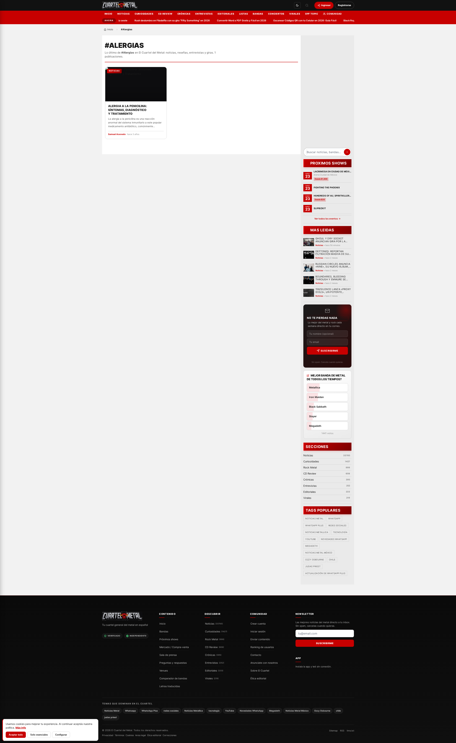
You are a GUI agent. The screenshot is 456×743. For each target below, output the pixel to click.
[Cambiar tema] (297, 5)
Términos (119, 735)
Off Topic (311, 13)
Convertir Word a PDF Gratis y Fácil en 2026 (232, 20)
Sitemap (333, 730)
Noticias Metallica (316, 532)
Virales (294, 13)
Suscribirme (329, 350)
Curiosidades (144, 13)
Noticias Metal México (318, 553)
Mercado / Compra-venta (174, 647)
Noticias (123, 13)
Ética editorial (258, 678)
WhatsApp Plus (314, 525)
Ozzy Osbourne (314, 560)
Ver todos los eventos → (327, 218)
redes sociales (337, 525)
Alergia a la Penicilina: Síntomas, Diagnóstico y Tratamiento (127, 109)
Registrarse (344, 5)
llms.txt (350, 730)
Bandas (258, 13)
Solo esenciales (39, 734)
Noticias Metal (314, 519)
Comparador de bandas (173, 678)
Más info (20, 727)
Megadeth (311, 546)
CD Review (165, 13)
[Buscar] (307, 5)
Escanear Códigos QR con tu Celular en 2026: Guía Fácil (295, 20)
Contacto (255, 655)
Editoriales (226, 13)
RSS (342, 730)
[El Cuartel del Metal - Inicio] (120, 5)
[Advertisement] (327, 92)
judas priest (312, 566)
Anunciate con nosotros (264, 662)
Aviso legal (140, 735)
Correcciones (169, 735)
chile (332, 560)
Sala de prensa (168, 655)
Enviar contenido (260, 639)
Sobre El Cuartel (259, 670)
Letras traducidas (169, 686)
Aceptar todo (16, 734)
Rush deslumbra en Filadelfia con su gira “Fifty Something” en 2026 (162, 20)
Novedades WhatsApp (334, 539)
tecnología (340, 532)
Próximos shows (168, 639)
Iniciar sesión (257, 631)
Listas (243, 13)
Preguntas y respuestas (173, 662)
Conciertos (276, 13)
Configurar (61, 734)
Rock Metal (214, 639)
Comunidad (334, 13)
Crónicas (183, 13)
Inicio (109, 13)
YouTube (310, 539)
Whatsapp (334, 519)
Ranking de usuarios (262, 647)
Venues (163, 670)
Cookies (130, 735)
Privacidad (107, 735)
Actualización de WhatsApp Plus (325, 573)
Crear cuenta (258, 623)
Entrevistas (204, 13)
